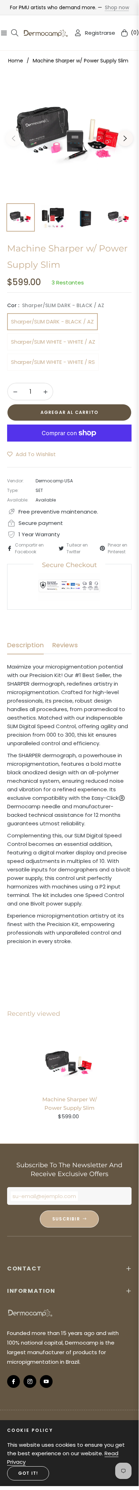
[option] (69, 135)
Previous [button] (13, 138)
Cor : (55, 305)
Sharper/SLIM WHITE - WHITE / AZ (53, 341)
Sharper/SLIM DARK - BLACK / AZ (52, 321)
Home (15, 60)
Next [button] (125, 138)
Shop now (117, 7)
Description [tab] (25, 645)
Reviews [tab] (65, 645)
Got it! (28, 1473)
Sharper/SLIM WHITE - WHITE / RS (53, 362)
